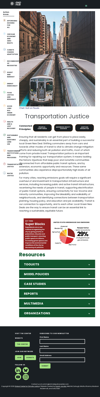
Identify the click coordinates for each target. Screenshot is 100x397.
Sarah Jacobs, (60, 386)
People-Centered (42, 128)
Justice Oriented (84, 128)
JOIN (19, 358)
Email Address (45, 355)
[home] (15, 4)
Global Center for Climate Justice (27, 386)
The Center (22, 344)
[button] (86, 4)
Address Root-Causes (63, 128)
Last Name (44, 346)
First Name (44, 337)
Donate (30, 358)
